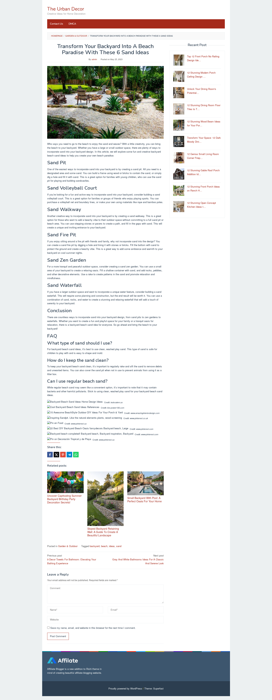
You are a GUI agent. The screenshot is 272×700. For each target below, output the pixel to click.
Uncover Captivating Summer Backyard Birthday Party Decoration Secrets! (64, 499)
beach (104, 546)
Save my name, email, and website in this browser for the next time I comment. (93, 628)
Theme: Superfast (154, 688)
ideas (112, 546)
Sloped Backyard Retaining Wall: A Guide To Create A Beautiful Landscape (103, 532)
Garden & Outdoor (68, 546)
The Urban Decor (65, 9)
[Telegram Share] (69, 454)
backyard (95, 546)
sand (118, 546)
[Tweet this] (56, 454)
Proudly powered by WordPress (125, 688)
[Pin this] (63, 454)
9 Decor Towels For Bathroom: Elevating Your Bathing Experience (71, 559)
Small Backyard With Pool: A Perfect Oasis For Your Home (144, 499)
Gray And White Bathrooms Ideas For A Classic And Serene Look (138, 559)
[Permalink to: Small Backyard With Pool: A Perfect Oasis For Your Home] (145, 483)
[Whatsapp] (76, 454)
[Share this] (50, 454)
